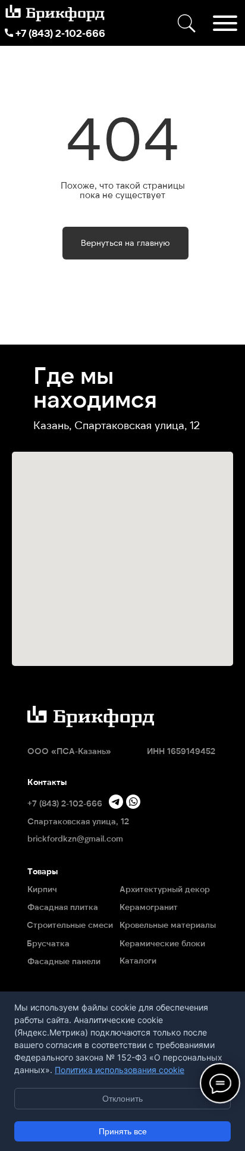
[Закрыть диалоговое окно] (226, 19)
